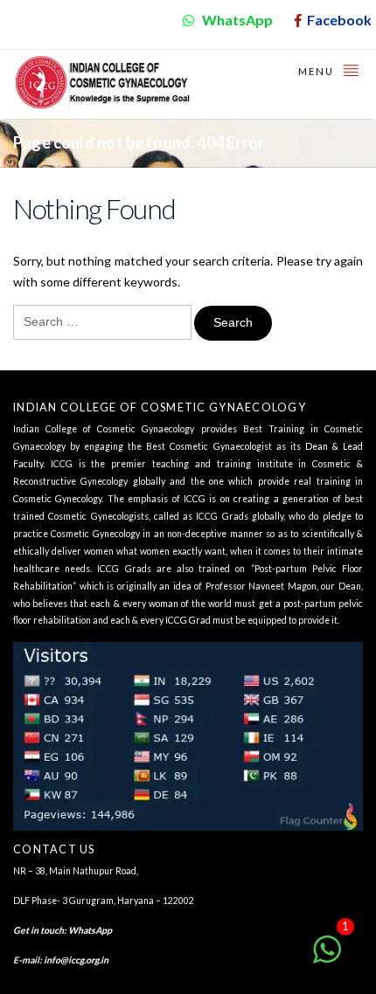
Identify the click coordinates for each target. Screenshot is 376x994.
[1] (327, 958)
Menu (318, 71)
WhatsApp (90, 930)
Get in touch (38, 930)
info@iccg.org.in (76, 960)
